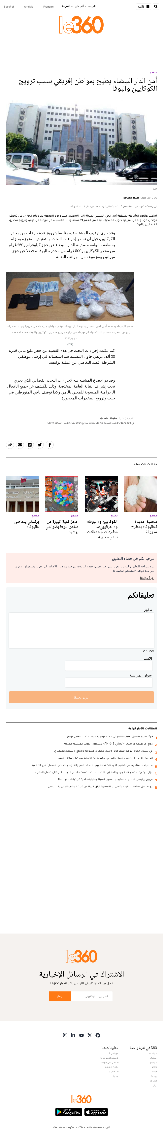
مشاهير (153, 1080)
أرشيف (115, 1076)
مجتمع (153, 72)
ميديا (154, 1071)
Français (48, 6)
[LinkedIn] (73, 1034)
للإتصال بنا (113, 1071)
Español (9, 6)
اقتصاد (153, 1057)
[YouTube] (81, 1034)
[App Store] (96, 1111)
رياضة (154, 1076)
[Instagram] (65, 1034)
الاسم (148, 658)
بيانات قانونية (111, 1067)
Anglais (28, 6)
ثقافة (154, 1067)
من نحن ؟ (113, 1053)
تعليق (148, 610)
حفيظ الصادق (131, 197)
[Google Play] (68, 1111)
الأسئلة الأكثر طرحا (109, 1057)
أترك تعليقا (81, 697)
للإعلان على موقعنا (109, 1062)
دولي (155, 1085)
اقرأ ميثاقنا (147, 578)
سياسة (153, 1053)
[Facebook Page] (97, 1034)
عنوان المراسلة (140, 675)
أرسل (60, 996)
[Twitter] (89, 1034)
